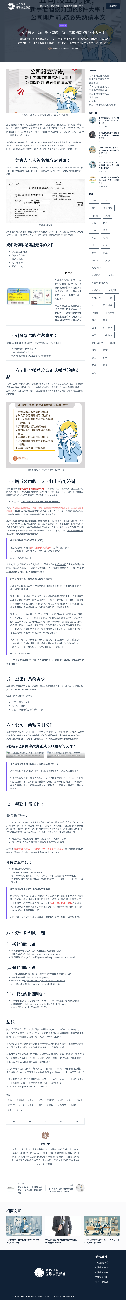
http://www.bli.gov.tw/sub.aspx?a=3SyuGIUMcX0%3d (49, 957)
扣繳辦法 (112, 290)
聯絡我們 (113, 6)
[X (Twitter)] (30, 1121)
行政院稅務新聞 (24, 653)
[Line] (61, 1121)
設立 (10, 1110)
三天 (94, 200)
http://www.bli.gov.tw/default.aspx (43, 953)
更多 (81, 6)
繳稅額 (108, 335)
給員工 (95, 335)
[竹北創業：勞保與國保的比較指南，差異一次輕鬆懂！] (92, 179)
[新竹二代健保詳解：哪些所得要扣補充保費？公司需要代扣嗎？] (92, 164)
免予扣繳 (107, 208)
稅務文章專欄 (70, 6)
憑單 (105, 252)
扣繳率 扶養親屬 (100, 282)
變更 (105, 350)
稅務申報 (61, 564)
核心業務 (55, 6)
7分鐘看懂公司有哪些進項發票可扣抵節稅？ (44, 842)
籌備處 (50, 1100)
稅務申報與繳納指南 (99, 93)
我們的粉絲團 (75, 1057)
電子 (40, 1105)
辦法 (94, 357)
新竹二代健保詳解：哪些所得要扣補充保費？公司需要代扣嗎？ (109, 165)
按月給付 (96, 297)
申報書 (95, 312)
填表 (105, 223)
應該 (107, 260)
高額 (94, 372)
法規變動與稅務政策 (99, 79)
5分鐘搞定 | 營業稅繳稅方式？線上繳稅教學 (44, 838)
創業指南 (63, 25)
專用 (94, 245)
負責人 (50, 1105)
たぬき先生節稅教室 (99, 75)
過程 (105, 357)
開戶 (94, 365)
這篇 (21, 1105)
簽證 (94, 320)
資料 (69, 1100)
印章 (94, 223)
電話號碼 (62, 1105)
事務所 (11, 1105)
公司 (30, 1105)
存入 (94, 237)
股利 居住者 (97, 342)
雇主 (105, 365)
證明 (94, 350)
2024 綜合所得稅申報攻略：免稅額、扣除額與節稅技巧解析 (109, 150)
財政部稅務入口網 (24, 558)
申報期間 (109, 312)
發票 (60, 1100)
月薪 (110, 297)
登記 (10, 1100)
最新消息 (93, 82)
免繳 (107, 215)
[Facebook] (14, 1121)
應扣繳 (95, 260)
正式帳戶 (107, 305)
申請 (19, 1110)
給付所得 (107, 327)
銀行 (73, 1105)
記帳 (40, 1100)
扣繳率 (111, 275)
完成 (105, 237)
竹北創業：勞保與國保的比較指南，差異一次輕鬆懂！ (109, 180)
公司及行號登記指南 (99, 86)
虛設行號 (59, 309)
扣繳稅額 (96, 290)
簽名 (30, 1100)
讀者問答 (93, 97)
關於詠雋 (44, 6)
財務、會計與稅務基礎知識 (102, 104)
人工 (105, 200)
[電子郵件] (77, 1121)
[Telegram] (45, 1121)
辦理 (79, 1100)
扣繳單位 (96, 275)
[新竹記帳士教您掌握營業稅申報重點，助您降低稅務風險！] (92, 134)
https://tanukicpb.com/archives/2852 (26, 1086)
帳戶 (94, 252)
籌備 (105, 320)
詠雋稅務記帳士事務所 (69, 142)
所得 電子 (96, 267)
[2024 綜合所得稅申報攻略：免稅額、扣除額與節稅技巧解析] (92, 149)
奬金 (105, 230)
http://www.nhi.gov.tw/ (38, 977)
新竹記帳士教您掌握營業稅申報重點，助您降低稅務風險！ (109, 135)
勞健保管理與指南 (98, 90)
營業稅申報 (15, 815)
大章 (94, 230)
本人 (94, 305)
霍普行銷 (71, 1296)
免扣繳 (95, 215)
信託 (94, 208)
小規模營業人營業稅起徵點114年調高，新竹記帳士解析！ (109, 121)
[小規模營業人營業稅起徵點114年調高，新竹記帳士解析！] (92, 120)
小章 (105, 245)
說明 (112, 342)
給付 (94, 327)
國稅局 (20, 1100)
